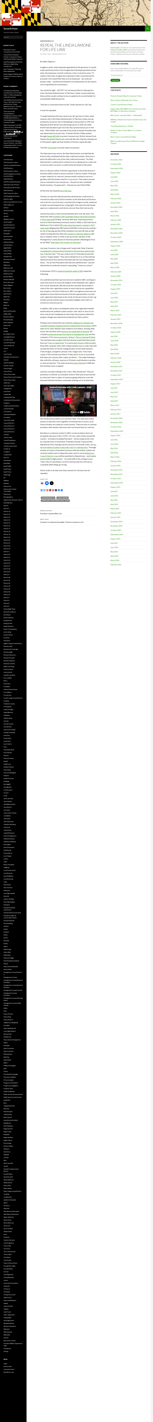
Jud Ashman (7, 830)
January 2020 (115, 276)
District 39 (7, 572)
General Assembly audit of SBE (70, 271)
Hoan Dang (7, 770)
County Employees (10, 440)
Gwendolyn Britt (9, 750)
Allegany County (9, 219)
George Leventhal (9, 732)
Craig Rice (7, 452)
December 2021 (116, 207)
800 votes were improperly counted (74, 225)
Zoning (6, 1351)
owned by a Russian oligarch (78, 234)
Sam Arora (7, 1152)
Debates (6, 480)
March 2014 (114, 560)
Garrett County (8, 724)
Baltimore (7, 265)
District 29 (7, 549)
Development (8, 503)
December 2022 (116, 160)
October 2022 (115, 164)
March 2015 (114, 509)
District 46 (7, 592)
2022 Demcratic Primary (11, 185)
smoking (6, 1194)
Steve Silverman (9, 1223)
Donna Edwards (9, 618)
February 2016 (115, 461)
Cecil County (8, 354)
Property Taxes (8, 1088)
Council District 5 (9, 432)
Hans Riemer (8, 752)
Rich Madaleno (8, 1126)
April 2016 (114, 453)
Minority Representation (11, 961)
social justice (8, 1197)
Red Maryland (8, 1111)
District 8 (6, 603)
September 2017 (116, 379)
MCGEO (6, 932)
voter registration (9, 1315)
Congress (7, 403)
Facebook (7, 686)
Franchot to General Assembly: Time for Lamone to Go (62, 520)
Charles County (9, 366)
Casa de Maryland (9, 343)
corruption (7, 417)
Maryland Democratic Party (12, 913)
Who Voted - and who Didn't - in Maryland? (126, 115)
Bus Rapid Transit (9, 334)
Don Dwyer (7, 615)
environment (8, 672)
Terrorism (7, 1249)
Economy (7, 638)
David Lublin (114, 48)
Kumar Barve (8, 853)
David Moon (7, 469)
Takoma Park (8, 1231)
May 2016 (114, 448)
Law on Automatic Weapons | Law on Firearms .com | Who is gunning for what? (13, 143)
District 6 (6, 600)
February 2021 (115, 220)
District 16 (7, 526)
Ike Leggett (7, 784)
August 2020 (115, 246)
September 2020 (116, 242)
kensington (7, 844)
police (5, 1063)
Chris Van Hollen (9, 386)
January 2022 (115, 203)
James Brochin (8, 798)
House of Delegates (10, 773)
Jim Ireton (7, 810)
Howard (6, 775)
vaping (6, 1303)
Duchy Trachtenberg (10, 629)
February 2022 (115, 198)
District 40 (7, 577)
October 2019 (115, 285)
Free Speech (8, 707)
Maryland (7, 905)
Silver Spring (7, 1188)
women (6, 1338)
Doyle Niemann (9, 626)
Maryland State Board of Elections (55, 500)
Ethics (6, 681)
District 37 (7, 566)
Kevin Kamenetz (9, 847)
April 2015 (114, 504)
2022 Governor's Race (11, 193)
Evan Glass (7, 684)
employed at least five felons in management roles (68, 334)
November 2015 (116, 474)
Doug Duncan (8, 620)
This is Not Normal (9, 1251)
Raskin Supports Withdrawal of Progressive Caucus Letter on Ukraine (13, 76)
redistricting (7, 1114)
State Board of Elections (11, 1214)
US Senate (7, 1292)
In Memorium (8, 790)
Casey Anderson (9, 345)
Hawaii (6, 761)
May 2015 (114, 500)
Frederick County (9, 704)
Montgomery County (10, 977)
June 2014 (114, 547)
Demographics (8, 497)
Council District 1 (9, 423)
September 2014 (116, 534)
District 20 (7, 537)
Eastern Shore (8, 635)
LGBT (5, 862)
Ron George (7, 1143)
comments (7, 391)
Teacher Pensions (9, 1240)
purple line (7, 1100)
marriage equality (9, 893)
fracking (6, 701)
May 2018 (114, 345)
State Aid (6, 1208)
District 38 (7, 569)
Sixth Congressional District (12, 1191)
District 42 (7, 580)
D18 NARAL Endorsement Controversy (12, 136)
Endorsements (8, 669)
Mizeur (6, 964)
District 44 (7, 586)
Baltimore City (8, 268)
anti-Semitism (8, 245)
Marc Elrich (7, 885)
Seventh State (11, 28)
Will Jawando (8, 1332)
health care (7, 764)
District (6, 506)
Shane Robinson (9, 1180)
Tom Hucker (7, 1260)
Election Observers (10, 655)
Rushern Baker (8, 1146)
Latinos (6, 859)
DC (4, 478)
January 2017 (115, 414)
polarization (7, 1060)
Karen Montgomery (10, 836)
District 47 (7, 595)
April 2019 (114, 306)
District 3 (6, 551)
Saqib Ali (6, 1155)
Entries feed (7, 1366)
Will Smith (7, 1335)
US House (7, 1289)
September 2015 (116, 483)
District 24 (7, 540)
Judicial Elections (9, 833)
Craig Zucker (8, 455)
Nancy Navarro (8, 1020)
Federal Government (10, 689)
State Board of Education (11, 1211)
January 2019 (115, 319)
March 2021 (114, 216)
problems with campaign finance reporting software (74, 216)
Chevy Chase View (9, 380)
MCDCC (6, 926)
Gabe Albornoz (8, 712)
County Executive (9, 443)
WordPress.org (9, 1372)
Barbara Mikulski (9, 279)
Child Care (7, 383)
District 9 (6, 606)
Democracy (7, 486)
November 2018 (116, 323)
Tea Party (6, 1237)
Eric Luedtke (8, 678)
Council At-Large (9, 420)
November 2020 (116, 233)
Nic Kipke (7, 1025)
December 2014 (116, 522)
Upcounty (7, 1286)
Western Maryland (10, 1326)
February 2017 (115, 410)
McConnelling (8, 923)
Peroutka (6, 1045)
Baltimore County (9, 271)
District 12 (7, 514)
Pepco (6, 1043)
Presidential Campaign (11, 1074)
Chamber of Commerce (11, 357)
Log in (5, 1363)
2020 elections (8, 179)
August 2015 (115, 487)
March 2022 (114, 194)
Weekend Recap (9, 1323)
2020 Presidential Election (12, 182)
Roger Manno (8, 1140)
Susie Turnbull (8, 1228)
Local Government (10, 870)
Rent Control (8, 1117)
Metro (6, 946)
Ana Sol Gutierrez (9, 225)
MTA (5, 1011)
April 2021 (114, 211)
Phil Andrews (8, 1054)
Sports (6, 1203)
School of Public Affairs (119, 50)
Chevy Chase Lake (9, 374)
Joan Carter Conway (10, 813)
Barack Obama (8, 276)
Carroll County (8, 340)
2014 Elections (8, 159)
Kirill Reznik (7, 850)
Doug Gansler (8, 623)
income (6, 793)
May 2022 (114, 186)
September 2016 (116, 431)
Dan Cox (6, 457)
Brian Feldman (8, 322)
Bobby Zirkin (7, 314)
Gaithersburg (8, 718)
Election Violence (9, 661)
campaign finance (9, 337)
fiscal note (52, 147)
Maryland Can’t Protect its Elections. (66, 242)
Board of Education (10, 311)
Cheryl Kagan (8, 368)
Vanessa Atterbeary (10, 1300)
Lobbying (6, 867)
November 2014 (116, 526)
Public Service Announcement (13, 1094)
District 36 (7, 563)
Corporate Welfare (10, 414)
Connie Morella (9, 409)
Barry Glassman (9, 282)
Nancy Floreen (8, 1014)
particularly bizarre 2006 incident (82, 343)
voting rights (7, 1317)
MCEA (6, 929)
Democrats (7, 494)
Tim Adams (7, 1257)
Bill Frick (6, 305)
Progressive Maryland (11, 1083)
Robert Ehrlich (8, 1129)
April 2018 (114, 349)
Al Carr (6, 213)
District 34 (7, 560)
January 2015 (115, 517)
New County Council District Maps (123, 137)
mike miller (7, 952)
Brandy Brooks (8, 320)
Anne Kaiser (7, 239)
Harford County (9, 758)
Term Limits (7, 1246)
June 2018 (114, 341)
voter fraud (7, 1312)
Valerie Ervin (8, 1297)
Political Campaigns (10, 1065)
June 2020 (114, 254)
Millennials (7, 955)
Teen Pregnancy (9, 1243)
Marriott (6, 896)
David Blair (7, 463)
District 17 (7, 528)
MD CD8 (6, 941)
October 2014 (115, 530)
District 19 (7, 534)
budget (6, 331)
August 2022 (115, 173)
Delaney (6, 483)
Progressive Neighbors (11, 1086)
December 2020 (116, 229)
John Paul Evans (9, 821)
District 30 (7, 554)
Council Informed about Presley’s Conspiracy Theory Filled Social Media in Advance (13, 57)
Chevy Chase (8, 371)
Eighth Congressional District (13, 643)
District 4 (6, 574)
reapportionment (9, 1106)
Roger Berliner (8, 1137)
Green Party (7, 738)
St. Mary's (7, 1205)
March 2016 (114, 457)
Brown (6, 328)
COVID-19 (7, 449)
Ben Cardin (7, 288)
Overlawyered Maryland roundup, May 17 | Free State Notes (13, 93)
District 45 (7, 589)
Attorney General (9, 259)
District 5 (6, 597)
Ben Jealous (7, 291)
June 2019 (114, 298)
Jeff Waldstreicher (9, 804)
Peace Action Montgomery (12, 1040)
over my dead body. (56, 343)
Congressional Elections (11, 406)
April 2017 (114, 401)
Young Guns (7, 1348)
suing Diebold (79, 363)
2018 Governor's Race (11, 171)
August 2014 (115, 539)
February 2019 (115, 315)
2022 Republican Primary (11, 196)
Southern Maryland (10, 1200)
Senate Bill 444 (53, 136)
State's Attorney (9, 1217)
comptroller (7, 394)
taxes (5, 1234)
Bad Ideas (7, 262)
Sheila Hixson (8, 1183)
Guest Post (7, 741)
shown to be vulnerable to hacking (75, 331)
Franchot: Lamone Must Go (51, 512)
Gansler (6, 721)
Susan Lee (7, 1226)
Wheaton (7, 1329)
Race (5, 1103)
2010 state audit (48, 219)
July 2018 (113, 336)
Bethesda (7, 297)
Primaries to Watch (10, 1077)
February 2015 (115, 513)
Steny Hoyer (7, 1220)
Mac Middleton (8, 876)
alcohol (6, 216)
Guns (5, 747)
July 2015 (113, 491)
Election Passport (9, 658)
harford (6, 755)
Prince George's (9, 1080)
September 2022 (116, 168)
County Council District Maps (121, 105)
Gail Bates (7, 715)
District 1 (6, 508)
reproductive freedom (11, 1120)
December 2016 (116, 418)
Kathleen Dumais (9, 839)
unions (6, 1280)
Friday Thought (8, 709)
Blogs (5, 308)
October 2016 (115, 427)
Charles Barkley (9, 363)
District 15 (7, 523)
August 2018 (115, 332)
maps (5, 882)
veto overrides (8, 1306)
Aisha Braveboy (9, 210)
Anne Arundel (8, 236)
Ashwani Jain (8, 256)
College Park (8, 388)
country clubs (8, 437)
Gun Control (7, 744)
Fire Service (7, 695)
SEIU (5, 1160)
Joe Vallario (7, 816)
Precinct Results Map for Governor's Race (126, 96)
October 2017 (115, 375)
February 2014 (115, 565)
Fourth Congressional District (13, 698)
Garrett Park (7, 727)
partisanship (7, 1034)
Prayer (6, 1071)
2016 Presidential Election (12, 165)
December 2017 (116, 366)
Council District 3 (9, 429)
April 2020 (114, 263)
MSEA (5, 1008)
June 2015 (114, 496)
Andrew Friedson (9, 228)
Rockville (6, 1134)
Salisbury (6, 1149)
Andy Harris (7, 231)
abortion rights (8, 199)
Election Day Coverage (11, 649)
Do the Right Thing (9, 609)
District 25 (7, 543)
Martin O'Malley (9, 899)
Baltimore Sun (8, 274)
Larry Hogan (7, 856)
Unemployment (9, 1277)
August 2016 (115, 435)
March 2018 (114, 354)
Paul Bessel (7, 1037)
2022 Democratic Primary (12, 187)
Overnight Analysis (10, 1031)
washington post (9, 1320)
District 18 (7, 531)
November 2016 (116, 422)
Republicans (7, 1123)
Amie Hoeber (8, 222)
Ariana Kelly (7, 251)
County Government (10, 446)
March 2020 (114, 267)
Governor (7, 735)
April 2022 (114, 190)
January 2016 (115, 466)
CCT (5, 351)
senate (6, 1166)
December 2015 (116, 470)
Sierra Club (7, 1185)
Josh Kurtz (7, 827)
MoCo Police (8, 969)
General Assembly (9, 730)
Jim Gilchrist (8, 807)
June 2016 (114, 444)
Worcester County (10, 1340)
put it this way (65, 191)
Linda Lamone (63, 497)
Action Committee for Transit (13, 202)
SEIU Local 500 (8, 1163)
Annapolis (7, 233)
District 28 (7, 546)
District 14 (7, 520)
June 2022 (114, 181)
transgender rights (10, 1266)
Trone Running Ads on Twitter (121, 126)
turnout (6, 1272)
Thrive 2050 (7, 1254)
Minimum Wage (9, 958)
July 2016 (113, 440)
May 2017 (114, 397)
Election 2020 (8, 646)
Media (6, 943)
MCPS (5, 935)
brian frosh (7, 325)
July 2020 (113, 250)
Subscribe (115, 80)
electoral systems (9, 663)
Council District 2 (9, 426)
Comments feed (9, 1369)
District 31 (7, 557)
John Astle (7, 819)
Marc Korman (8, 887)
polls (5, 1068)
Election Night (8, 652)
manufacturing (8, 879)
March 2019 (114, 310)
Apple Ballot (7, 248)
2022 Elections (8, 190)
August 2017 (115, 384)
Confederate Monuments (12, 400)
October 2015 (115, 478)
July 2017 (113, 388)
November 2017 (116, 371)
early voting (7, 632)
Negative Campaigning (11, 1022)
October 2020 (115, 237)
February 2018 (115, 358)
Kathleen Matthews (10, 842)
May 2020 (114, 259)
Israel (5, 796)
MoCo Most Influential (11, 966)
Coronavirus (8, 411)
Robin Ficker (7, 1132)
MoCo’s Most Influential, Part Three (123, 100)
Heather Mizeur (9, 767)
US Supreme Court (9, 1295)
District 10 (7, 511)
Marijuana (7, 890)
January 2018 (115, 362)
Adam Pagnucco (47, 41)
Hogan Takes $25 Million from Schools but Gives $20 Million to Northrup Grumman (128, 110)
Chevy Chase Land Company (13, 377)
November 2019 (116, 280)
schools (6, 1157)
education (7, 640)
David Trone (7, 472)
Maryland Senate (9, 920)
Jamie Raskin (8, 801)
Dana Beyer (7, 460)
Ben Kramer (7, 294)
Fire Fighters (8, 692)
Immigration (7, 787)
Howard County (9, 778)
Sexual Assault (8, 1177)
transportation (8, 1269)
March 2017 (114, 405)
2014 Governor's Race (11, 162)
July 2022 (113, 177)
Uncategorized (8, 1274)
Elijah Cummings (9, 666)
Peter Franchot (8, 1051)
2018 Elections (8, 168)
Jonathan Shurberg (10, 824)
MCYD (6, 938)
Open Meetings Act (10, 1028)
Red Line (6, 1109)
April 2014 (114, 556)
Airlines (6, 208)
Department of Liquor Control (13, 500)
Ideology (6, 781)
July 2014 (113, 543)
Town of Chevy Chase (10, 1263)
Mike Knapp (7, 949)
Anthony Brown (9, 242)
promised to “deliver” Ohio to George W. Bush (76, 337)
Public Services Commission (13, 1097)
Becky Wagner (8, 285)
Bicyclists (7, 299)
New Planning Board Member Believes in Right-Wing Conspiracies (13, 64)
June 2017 (114, 392)
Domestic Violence (10, 612)
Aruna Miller (8, 254)
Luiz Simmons (8, 873)
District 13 (7, 517)
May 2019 (114, 302)
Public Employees (9, 1091)
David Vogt (7, 475)
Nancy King (7, 1017)
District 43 (7, 583)
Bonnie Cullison (9, 317)
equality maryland (9, 675)
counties (6, 434)
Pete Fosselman (9, 1048)
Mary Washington (9, 902)
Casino (6, 348)
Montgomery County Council (13, 990)
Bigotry (6, 302)
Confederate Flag (9, 397)
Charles (6, 360)
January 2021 (115, 224)
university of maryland (11, 1283)
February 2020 (115, 272)
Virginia (6, 1309)
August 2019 (115, 289)
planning (6, 1057)
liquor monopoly (9, 864)
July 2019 (113, 293)
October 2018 (115, 328)
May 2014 (114, 552)
